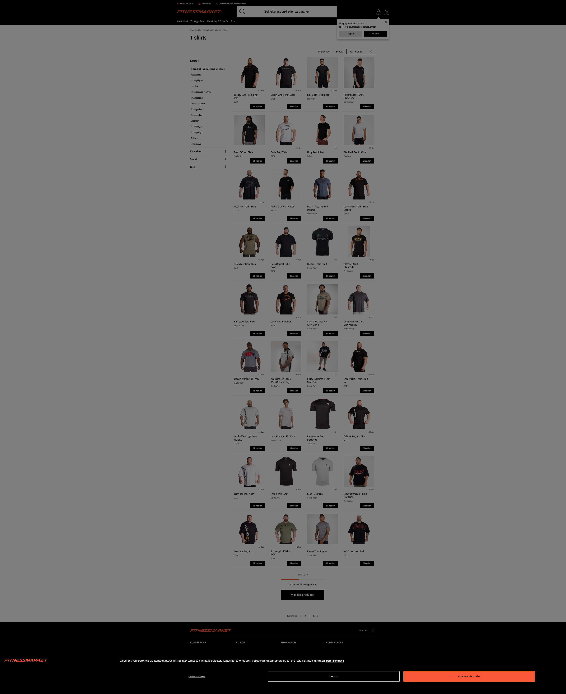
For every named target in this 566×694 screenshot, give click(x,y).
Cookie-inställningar (197, 676)
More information (335, 660)
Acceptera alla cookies (469, 676)
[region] (283, 670)
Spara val (333, 676)
